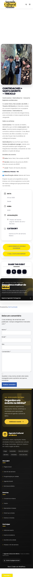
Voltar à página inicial (12, 560)
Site (3, 344)
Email (4, 337)
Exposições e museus (10, 508)
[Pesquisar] (26, 4)
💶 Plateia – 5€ (10, 172)
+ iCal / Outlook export (16, 254)
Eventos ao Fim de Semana (17, 234)
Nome (4, 330)
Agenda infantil (8, 481)
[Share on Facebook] (9, 272)
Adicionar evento (15, 422)
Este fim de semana (9, 472)
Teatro (6, 503)
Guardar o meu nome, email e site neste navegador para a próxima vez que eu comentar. (15, 378)
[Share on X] (14, 272)
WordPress (22, 566)
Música (11, 236)
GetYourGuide (12, 307)
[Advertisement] (16, 24)
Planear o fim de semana (11, 545)
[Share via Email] (24, 272)
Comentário (6, 351)
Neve (9, 566)
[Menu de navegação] (30, 4)
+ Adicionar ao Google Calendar (17, 247)
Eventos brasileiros (9, 535)
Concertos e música (10, 498)
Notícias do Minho (9, 486)
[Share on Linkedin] (19, 272)
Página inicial (8, 467)
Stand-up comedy (9, 513)
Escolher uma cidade (10, 540)
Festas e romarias (9, 518)
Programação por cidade (11, 476)
